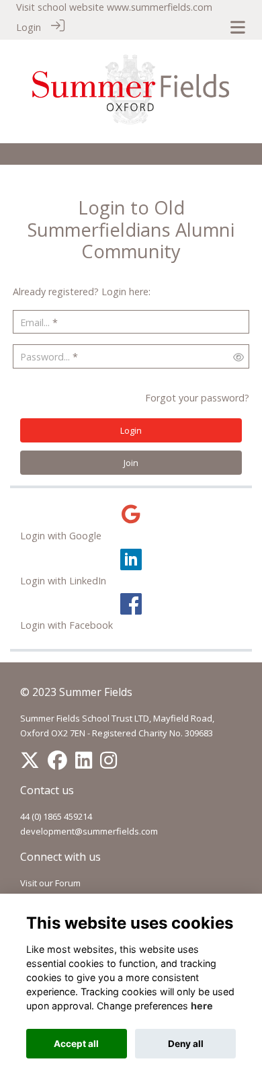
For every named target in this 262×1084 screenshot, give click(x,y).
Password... (45, 356)
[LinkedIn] (83, 763)
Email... (35, 322)
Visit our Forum (50, 883)
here (202, 1005)
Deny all (186, 1043)
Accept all (76, 1043)
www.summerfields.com (159, 7)
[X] (30, 763)
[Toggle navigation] (238, 27)
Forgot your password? (197, 397)
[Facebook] (57, 763)
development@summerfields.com (89, 831)
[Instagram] (108, 763)
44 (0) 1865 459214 (56, 816)
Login (28, 27)
